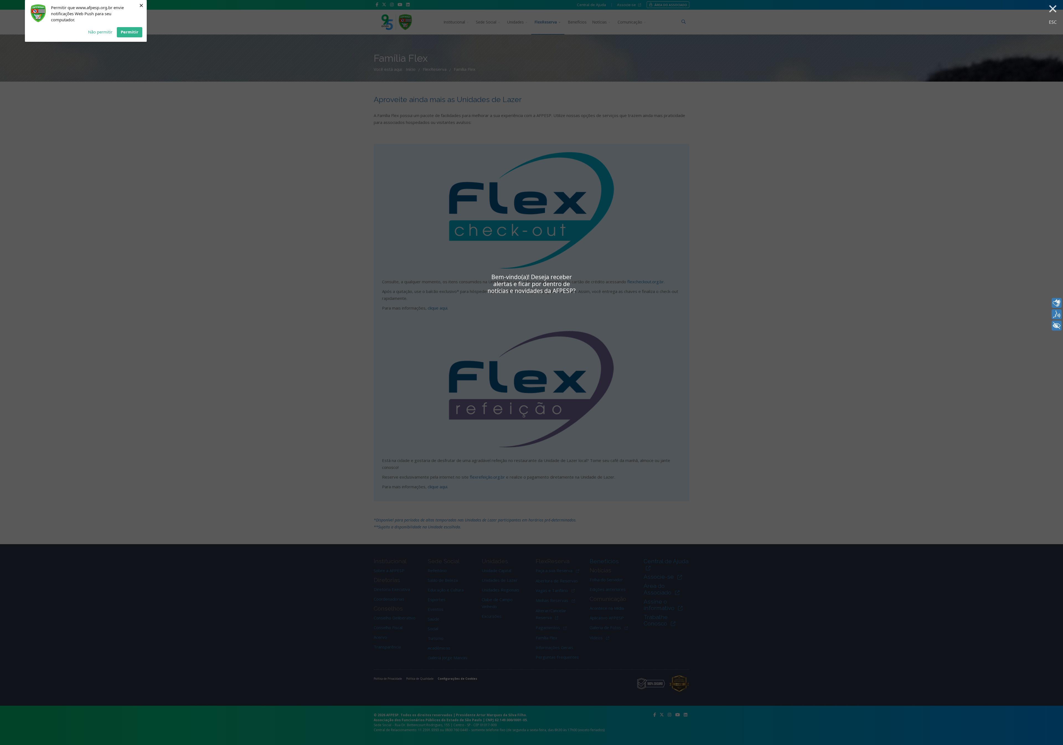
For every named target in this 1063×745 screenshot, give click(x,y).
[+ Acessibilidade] (1057, 326)
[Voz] (1057, 314)
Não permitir (100, 32)
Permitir (129, 32)
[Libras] (1057, 303)
